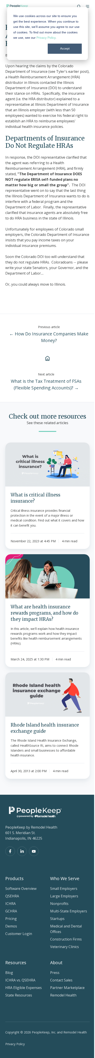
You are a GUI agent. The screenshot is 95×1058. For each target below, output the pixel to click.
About (56, 963)
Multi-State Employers (68, 911)
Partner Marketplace (67, 987)
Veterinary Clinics (64, 946)
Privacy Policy (45, 37)
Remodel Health (63, 995)
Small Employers (63, 888)
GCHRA (11, 911)
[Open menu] (87, 6)
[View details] (10, 851)
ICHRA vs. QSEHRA (20, 980)
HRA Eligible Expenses (23, 987)
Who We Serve (64, 878)
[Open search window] (79, 6)
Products (14, 878)
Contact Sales (61, 980)
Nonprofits (59, 903)
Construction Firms (66, 939)
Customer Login (18, 933)
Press (54, 972)
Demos (11, 926)
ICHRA (10, 903)
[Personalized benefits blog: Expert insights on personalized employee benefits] (47, 358)
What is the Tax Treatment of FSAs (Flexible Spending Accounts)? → (46, 384)
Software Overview (20, 888)
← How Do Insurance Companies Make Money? (48, 337)
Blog (9, 972)
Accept (65, 48)
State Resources (18, 995)
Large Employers (64, 896)
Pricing (11, 918)
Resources (15, 963)
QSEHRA (12, 896)
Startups (57, 918)
